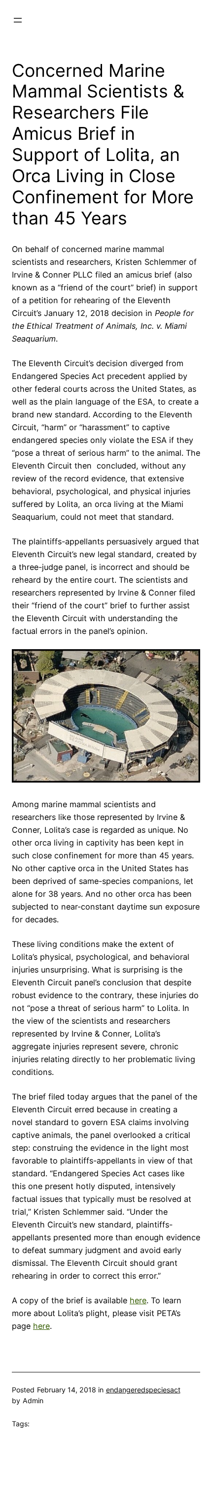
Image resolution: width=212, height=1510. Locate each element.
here (138, 1300)
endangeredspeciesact (143, 1389)
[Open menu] (18, 20)
